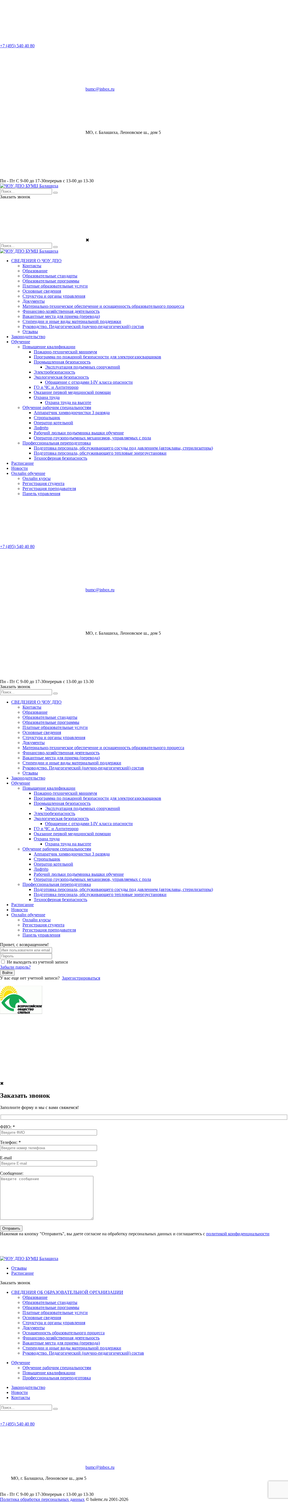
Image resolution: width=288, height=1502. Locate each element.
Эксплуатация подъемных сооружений (82, 367)
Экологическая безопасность (61, 377)
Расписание (22, 463)
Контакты (31, 265)
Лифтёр (41, 427)
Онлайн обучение (28, 473)
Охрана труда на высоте (68, 402)
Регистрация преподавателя (49, 488)
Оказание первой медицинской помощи (72, 392)
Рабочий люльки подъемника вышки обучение (79, 432)
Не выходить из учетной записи (37, 962)
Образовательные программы (50, 281)
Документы (33, 301)
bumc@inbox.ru (100, 89)
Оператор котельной (53, 422)
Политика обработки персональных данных (42, 1499)
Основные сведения (41, 291)
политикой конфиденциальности (237, 1233)
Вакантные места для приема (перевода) (61, 316)
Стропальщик (47, 417)
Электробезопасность (54, 372)
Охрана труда (47, 397)
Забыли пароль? (15, 967)
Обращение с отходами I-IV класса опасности (89, 382)
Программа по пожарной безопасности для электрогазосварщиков (97, 356)
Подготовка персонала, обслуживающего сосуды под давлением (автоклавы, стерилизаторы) (123, 448)
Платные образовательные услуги (55, 286)
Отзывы (30, 331)
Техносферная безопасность (60, 458)
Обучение (20, 341)
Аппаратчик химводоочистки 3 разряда (72, 412)
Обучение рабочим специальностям (56, 407)
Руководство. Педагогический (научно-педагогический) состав (83, 326)
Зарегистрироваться (81, 978)
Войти (7, 973)
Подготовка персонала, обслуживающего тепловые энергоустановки (100, 453)
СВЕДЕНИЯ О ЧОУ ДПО (36, 260)
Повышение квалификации (48, 346)
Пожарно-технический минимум (65, 351)
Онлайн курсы (36, 478)
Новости (19, 468)
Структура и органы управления (53, 296)
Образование (35, 270)
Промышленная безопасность (62, 362)
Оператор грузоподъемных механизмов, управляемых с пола (92, 437)
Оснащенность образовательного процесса (63, 1332)
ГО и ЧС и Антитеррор (56, 387)
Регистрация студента (43, 483)
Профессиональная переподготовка (56, 443)
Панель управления (41, 493)
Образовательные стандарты (49, 275)
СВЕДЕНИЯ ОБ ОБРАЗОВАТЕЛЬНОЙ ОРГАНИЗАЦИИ (67, 1292)
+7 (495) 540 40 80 (17, 45)
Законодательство (28, 336)
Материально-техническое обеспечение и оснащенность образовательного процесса (103, 306)
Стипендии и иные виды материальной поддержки (71, 321)
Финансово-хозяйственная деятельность (61, 311)
